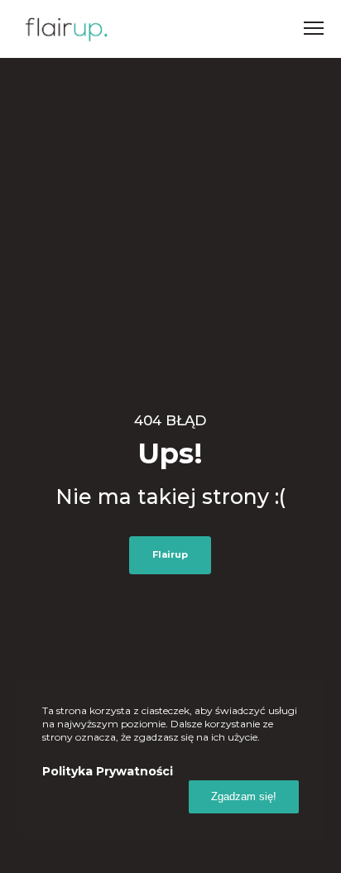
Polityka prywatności (107, 771)
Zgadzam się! (243, 796)
